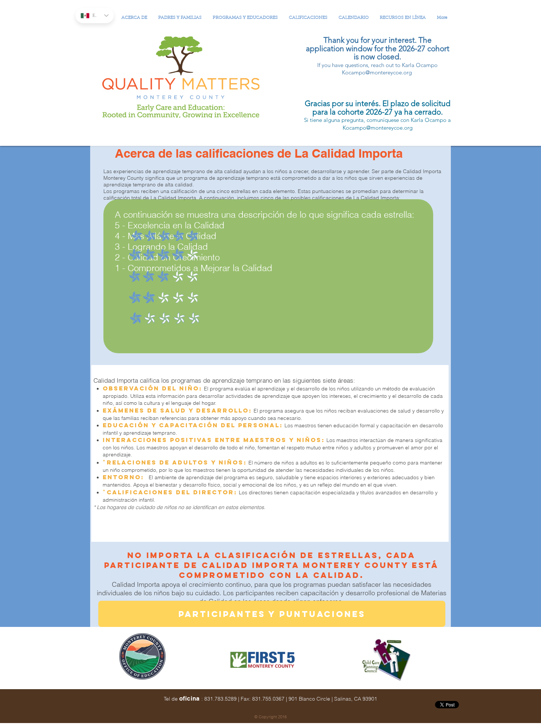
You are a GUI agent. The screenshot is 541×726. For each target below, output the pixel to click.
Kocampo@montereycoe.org (377, 72)
